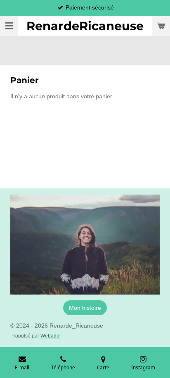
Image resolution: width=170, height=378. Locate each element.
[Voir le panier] (161, 26)
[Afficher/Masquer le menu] (9, 26)
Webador (50, 335)
